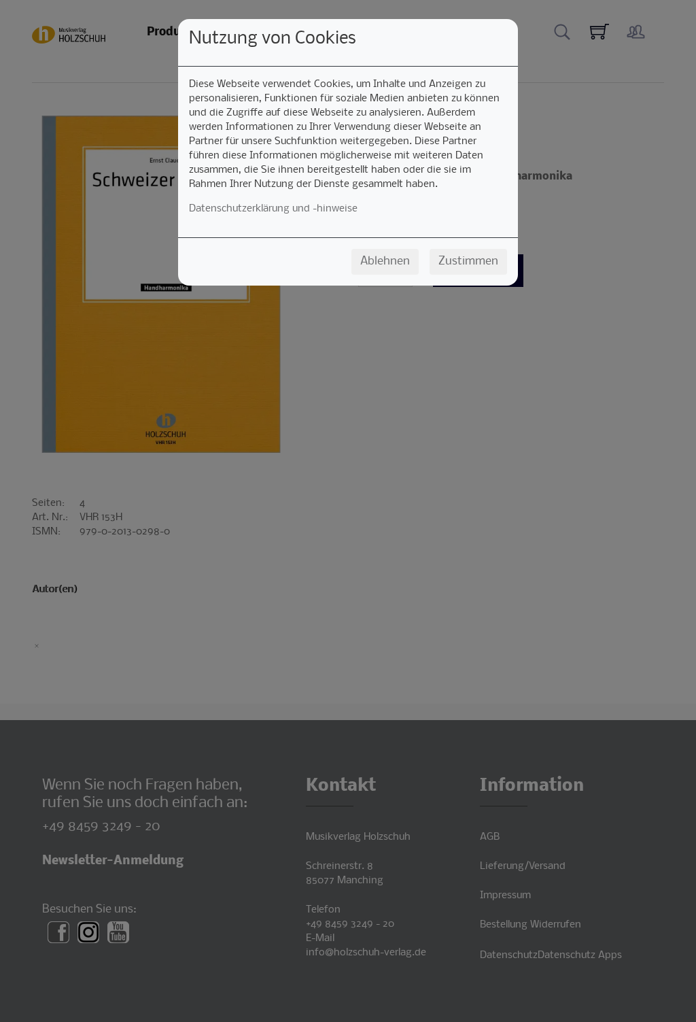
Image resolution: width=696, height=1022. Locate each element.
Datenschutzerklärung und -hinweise (273, 208)
